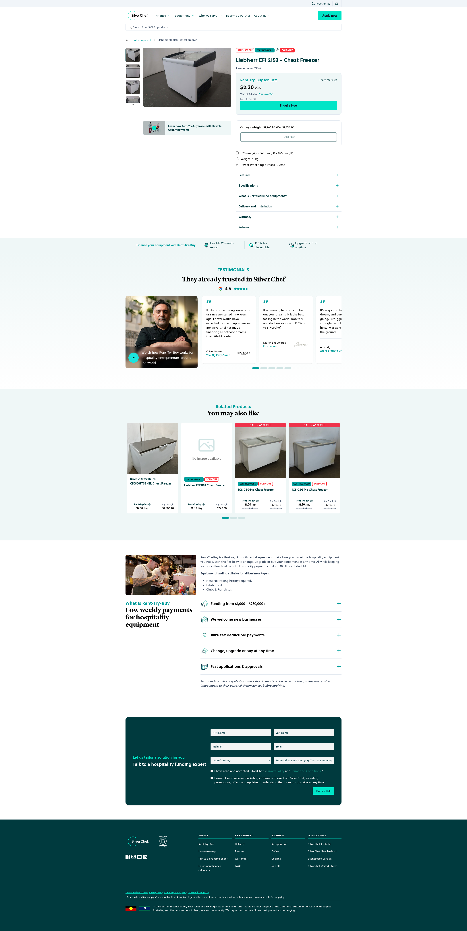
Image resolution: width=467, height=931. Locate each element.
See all (275, 866)
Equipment (182, 16)
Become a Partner (238, 16)
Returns (239, 851)
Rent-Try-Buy (141, 504)
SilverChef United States (322, 866)
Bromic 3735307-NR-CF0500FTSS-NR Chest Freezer (150, 481)
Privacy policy (156, 892)
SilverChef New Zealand (322, 851)
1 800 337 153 (323, 3)
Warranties (241, 858)
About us (260, 16)
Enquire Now (288, 105)
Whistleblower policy (198, 892)
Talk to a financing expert (213, 858)
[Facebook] (128, 857)
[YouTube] (139, 857)
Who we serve (208, 16)
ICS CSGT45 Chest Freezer (256, 490)
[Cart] (337, 3)
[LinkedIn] (145, 857)
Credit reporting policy (175, 892)
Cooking (276, 858)
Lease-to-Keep (207, 851)
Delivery (240, 844)
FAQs (238, 866)
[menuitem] (163, 15)
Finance (160, 16)
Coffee (275, 851)
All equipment (142, 40)
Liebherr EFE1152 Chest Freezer (204, 485)
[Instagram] (133, 857)
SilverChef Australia (319, 844)
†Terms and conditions (137, 892)
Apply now (329, 16)
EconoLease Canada (320, 858)
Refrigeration (279, 844)
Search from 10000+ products (150, 27)
